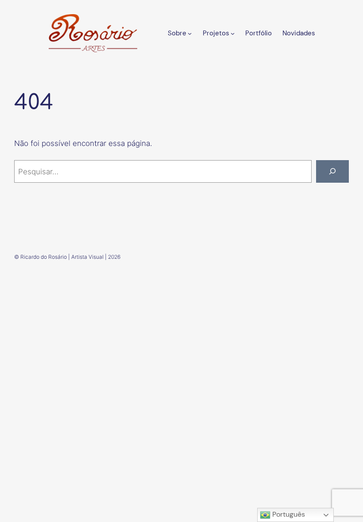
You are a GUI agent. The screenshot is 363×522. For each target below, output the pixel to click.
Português (287, 514)
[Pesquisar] (332, 171)
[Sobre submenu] (190, 33)
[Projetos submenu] (233, 33)
